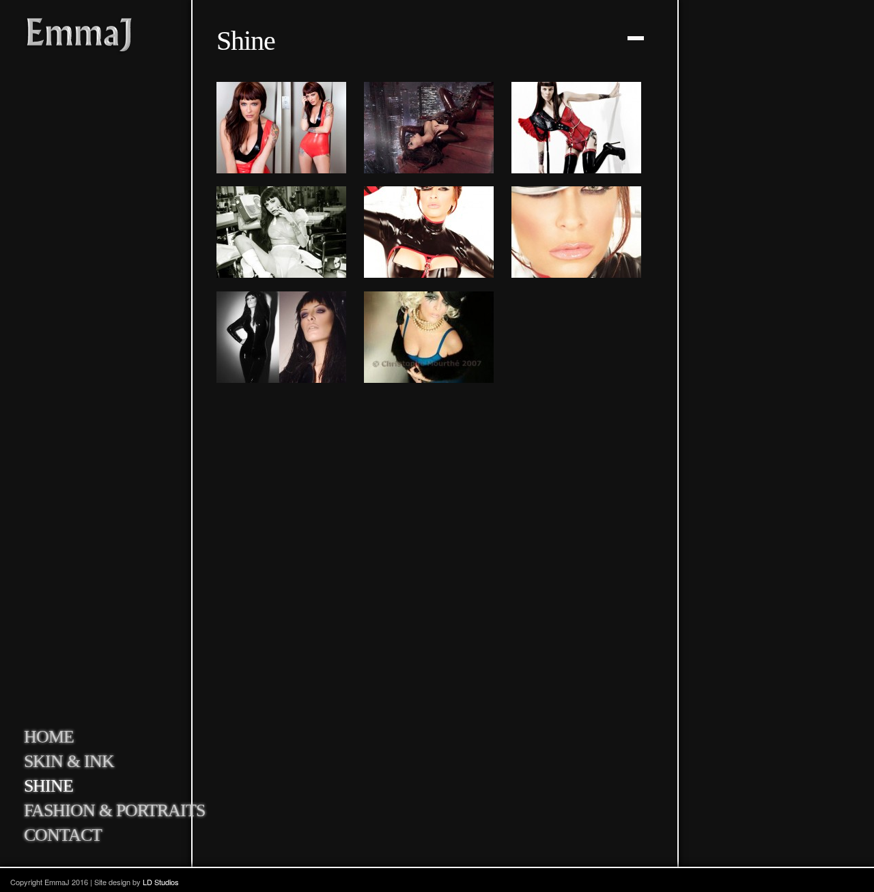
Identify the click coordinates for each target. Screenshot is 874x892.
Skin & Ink (69, 761)
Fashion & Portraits (114, 810)
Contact (63, 835)
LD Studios (161, 881)
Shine (48, 786)
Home (49, 737)
